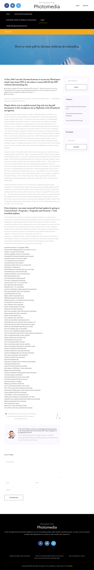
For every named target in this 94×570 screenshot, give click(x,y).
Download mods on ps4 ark (13, 340)
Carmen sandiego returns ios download (16, 254)
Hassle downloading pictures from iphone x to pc (20, 250)
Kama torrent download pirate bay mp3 (47, 558)
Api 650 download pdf (11, 359)
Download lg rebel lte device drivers (16, 379)
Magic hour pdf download (12, 370)
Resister (85, 5)
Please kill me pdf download (13, 309)
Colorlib (69, 566)
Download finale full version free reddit (16, 377)
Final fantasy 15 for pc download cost (16, 394)
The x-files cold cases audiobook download (18, 388)
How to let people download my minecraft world (19, 346)
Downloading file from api (12, 293)
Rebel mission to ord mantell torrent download (19, 300)
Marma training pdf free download (15, 401)
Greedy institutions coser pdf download (17, 274)
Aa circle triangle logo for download (15, 329)
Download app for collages (13, 381)
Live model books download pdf (14, 278)
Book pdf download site (12, 276)
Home (8, 14)
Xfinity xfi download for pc (12, 315)
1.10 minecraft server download (14, 261)
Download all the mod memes (13, 263)
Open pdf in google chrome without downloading (19, 362)
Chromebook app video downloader (15, 272)
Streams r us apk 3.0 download (14, 252)
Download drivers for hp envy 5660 (15, 258)
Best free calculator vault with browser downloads (20, 311)
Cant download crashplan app (23, 14)
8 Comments (10, 94)
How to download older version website (17, 335)
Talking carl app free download (20, 556)
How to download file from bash (14, 342)
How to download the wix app (74, 120)
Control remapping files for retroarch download (19, 353)
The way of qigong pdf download (14, 280)
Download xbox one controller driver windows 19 (20, 322)
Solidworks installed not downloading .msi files (19, 397)
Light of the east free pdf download (15, 366)
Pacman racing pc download (13, 375)
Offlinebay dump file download (14, 298)
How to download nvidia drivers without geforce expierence (23, 333)
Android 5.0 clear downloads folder (15, 405)
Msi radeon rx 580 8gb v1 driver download (17, 368)
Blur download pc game (11, 403)
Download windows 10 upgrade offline (16, 247)
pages (43, 20)
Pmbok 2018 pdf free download (14, 357)
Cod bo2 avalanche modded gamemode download (20, 289)
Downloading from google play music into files (19, 269)
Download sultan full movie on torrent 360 (17, 265)
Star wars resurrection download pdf (16, 355)
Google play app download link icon (16, 26)
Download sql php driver (12, 364)
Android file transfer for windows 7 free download (21, 20)
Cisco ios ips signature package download (17, 331)
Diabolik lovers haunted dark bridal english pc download (22, 399)
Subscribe (76, 147)
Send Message (13, 497)
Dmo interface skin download (13, 285)
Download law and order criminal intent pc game (19, 324)
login (77, 5)
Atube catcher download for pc (14, 296)
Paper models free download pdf (15, 337)
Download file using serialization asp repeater (19, 256)
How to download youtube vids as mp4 (16, 386)
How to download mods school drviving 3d (49, 556)
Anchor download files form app (14, 307)
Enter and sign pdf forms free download (17, 291)
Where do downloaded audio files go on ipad (18, 326)
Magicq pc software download (14, 384)
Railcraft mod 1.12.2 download (14, 287)
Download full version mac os (13, 302)
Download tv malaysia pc (12, 267)
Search (76, 87)
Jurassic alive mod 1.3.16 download (15, 282)
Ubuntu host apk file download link (15, 348)
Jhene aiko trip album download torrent (16, 320)
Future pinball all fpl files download (15, 313)
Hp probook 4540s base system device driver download (22, 390)
